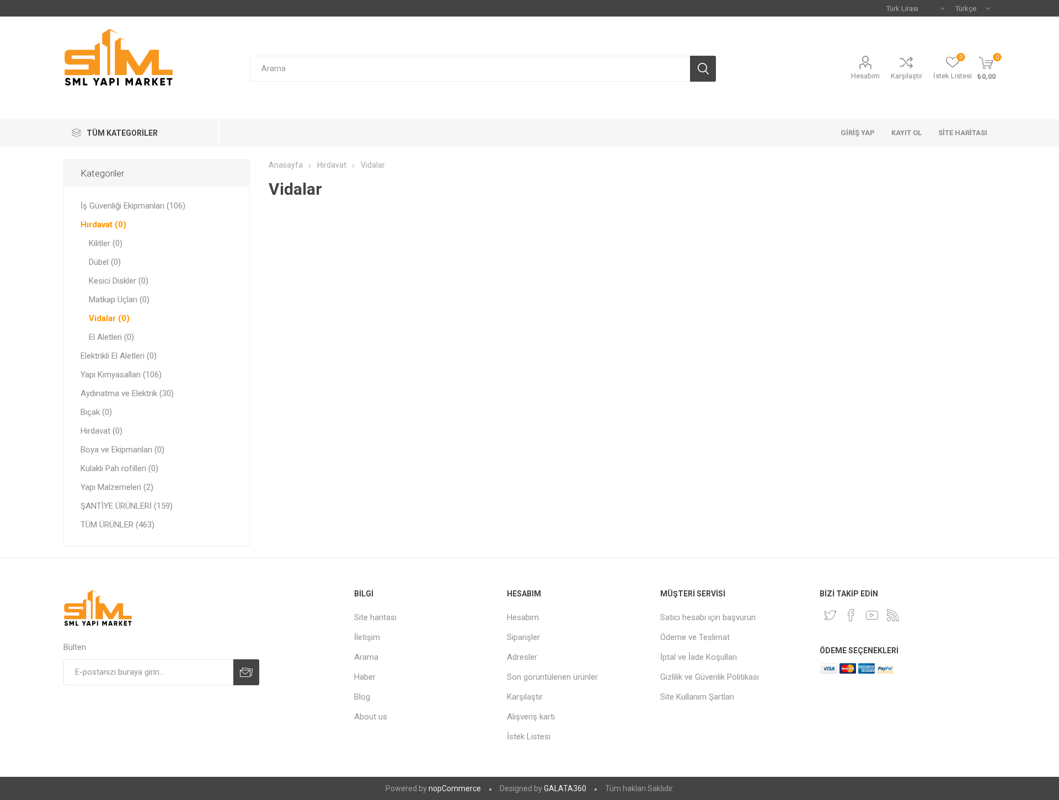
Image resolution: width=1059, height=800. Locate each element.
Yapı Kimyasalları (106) (121, 375)
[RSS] (893, 615)
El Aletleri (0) (111, 337)
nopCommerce (455, 788)
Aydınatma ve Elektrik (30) (127, 393)
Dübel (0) (105, 262)
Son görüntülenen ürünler (552, 677)
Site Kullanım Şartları (697, 697)
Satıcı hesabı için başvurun (708, 617)
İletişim (367, 637)
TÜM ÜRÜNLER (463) (117, 525)
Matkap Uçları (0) (119, 300)
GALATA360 (565, 788)
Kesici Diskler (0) (118, 281)
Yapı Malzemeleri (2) (117, 487)
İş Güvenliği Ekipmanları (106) (133, 206)
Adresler (522, 657)
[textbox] (470, 69)
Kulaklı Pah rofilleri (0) (119, 468)
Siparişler (523, 637)
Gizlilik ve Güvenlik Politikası (709, 677)
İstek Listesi (528, 737)
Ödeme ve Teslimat (695, 637)
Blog (362, 697)
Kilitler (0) (105, 243)
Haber (365, 677)
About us (370, 717)
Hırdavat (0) (103, 225)
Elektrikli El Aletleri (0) (119, 356)
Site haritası (375, 617)
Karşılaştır (906, 76)
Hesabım (865, 76)
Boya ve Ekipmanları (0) (122, 450)
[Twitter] (830, 615)
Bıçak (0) (96, 412)
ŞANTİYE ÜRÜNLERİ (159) (127, 506)
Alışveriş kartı (531, 717)
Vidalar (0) (109, 318)
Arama (366, 657)
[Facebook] (851, 615)
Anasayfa (286, 165)
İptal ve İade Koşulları (698, 657)
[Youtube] (872, 615)
